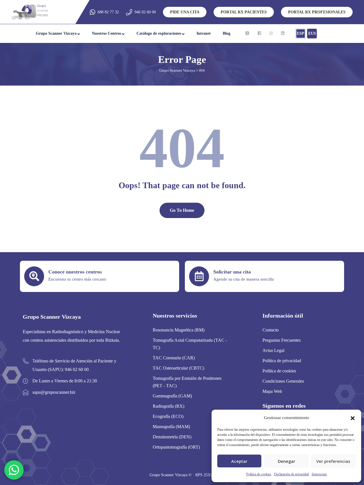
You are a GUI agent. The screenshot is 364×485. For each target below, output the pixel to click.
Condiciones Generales (283, 381)
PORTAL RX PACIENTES (244, 12)
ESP (300, 33)
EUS (312, 33)
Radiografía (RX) (168, 406)
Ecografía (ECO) (168, 416)
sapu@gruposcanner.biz (53, 392)
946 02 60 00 (145, 12)
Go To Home (182, 210)
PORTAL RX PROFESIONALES (317, 12)
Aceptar (239, 461)
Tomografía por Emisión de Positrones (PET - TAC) (187, 382)
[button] (352, 417)
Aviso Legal (273, 350)
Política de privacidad (281, 360)
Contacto (270, 330)
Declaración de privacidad (291, 474)
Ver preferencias (333, 461)
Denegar (286, 461)
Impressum (319, 474)
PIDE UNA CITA (184, 12)
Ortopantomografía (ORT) (176, 447)
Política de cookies (258, 474)
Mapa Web (272, 391)
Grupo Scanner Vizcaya (56, 33)
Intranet (204, 33)
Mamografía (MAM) (171, 426)
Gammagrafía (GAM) (172, 395)
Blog (226, 33)
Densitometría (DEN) (172, 436)
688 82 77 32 (108, 12)
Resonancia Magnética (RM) (178, 330)
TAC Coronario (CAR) (174, 357)
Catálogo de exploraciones (158, 33)
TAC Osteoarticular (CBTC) (178, 368)
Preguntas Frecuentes (281, 340)
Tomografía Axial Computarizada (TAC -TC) (190, 344)
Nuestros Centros (106, 33)
